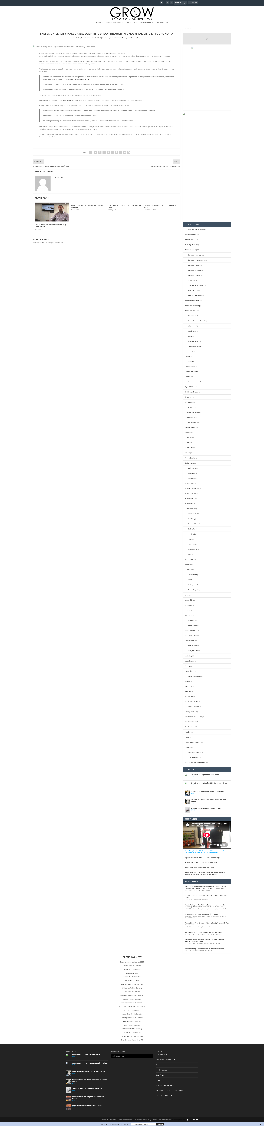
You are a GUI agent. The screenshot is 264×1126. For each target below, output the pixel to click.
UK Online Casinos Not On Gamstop (132, 1006)
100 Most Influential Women (195, 230)
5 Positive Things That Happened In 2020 (199, 867)
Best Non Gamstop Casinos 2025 (132, 962)
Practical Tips (193, 290)
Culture (187, 377)
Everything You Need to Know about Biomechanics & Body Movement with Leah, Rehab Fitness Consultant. (206, 852)
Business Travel (193, 275)
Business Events (161, 1055)
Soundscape (189, 696)
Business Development (196, 260)
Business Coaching (194, 255)
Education (105, 38)
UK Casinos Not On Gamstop (132, 988)
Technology (192, 590)
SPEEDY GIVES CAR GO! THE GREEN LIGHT (170, 1090)
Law (186, 595)
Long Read (188, 610)
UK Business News (194, 346)
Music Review (189, 661)
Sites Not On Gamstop (132, 992)
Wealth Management (192, 742)
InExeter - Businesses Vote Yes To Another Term (160, 206)
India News (192, 468)
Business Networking (192, 306)
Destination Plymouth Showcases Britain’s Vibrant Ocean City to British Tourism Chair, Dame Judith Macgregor (205, 887)
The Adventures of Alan (193, 717)
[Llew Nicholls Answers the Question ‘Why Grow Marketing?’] (52, 212)
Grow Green (189, 483)
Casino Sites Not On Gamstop (132, 1014)
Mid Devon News (191, 636)
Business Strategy (194, 270)
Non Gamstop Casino (132, 980)
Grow (157, 1065)
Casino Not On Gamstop (132, 977)
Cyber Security (193, 575)
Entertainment (193, 382)
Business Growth (194, 265)
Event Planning (190, 427)
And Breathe (192, 646)
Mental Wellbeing (191, 630)
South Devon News (191, 701)
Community (192, 514)
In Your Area (145, 23)
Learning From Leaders (196, 285)
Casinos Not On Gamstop (132, 966)
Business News (190, 311)
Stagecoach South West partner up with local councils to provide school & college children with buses (205, 873)
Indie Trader (189, 559)
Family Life (189, 448)
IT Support (192, 585)
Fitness (187, 453)
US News (191, 478)
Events (187, 433)
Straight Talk (193, 651)
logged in (45, 242)
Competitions (190, 367)
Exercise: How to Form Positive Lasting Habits (201, 914)
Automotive (192, 316)
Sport (190, 336)
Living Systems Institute (80, 79)
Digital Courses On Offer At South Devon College (202, 858)
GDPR (190, 580)
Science (187, 691)
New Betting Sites (132, 973)
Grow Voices (162, 23)
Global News (189, 463)
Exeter (187, 438)
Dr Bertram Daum (64, 100)
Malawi (190, 361)
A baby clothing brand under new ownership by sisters (204, 949)
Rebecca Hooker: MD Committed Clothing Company (87, 206)
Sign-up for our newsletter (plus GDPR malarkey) (115, 1124)
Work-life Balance (194, 752)
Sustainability (193, 422)
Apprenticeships (190, 235)
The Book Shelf (190, 722)
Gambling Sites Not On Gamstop (132, 995)
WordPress (97, 1120)
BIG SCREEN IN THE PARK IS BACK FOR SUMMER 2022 (203, 932)
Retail (187, 681)
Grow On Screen (190, 493)
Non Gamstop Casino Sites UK (132, 984)
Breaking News (190, 245)
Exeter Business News (118, 38)
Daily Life (191, 529)
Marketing (188, 615)
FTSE (191, 351)
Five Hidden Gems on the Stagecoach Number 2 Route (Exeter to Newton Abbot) (204, 940)
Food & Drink (189, 458)
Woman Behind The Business (195, 762)
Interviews (191, 326)
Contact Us (163, 1070)
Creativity (191, 519)
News (98, 23)
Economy (188, 397)
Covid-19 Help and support (165, 1060)
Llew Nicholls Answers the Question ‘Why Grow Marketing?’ (50, 225)
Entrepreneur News (192, 412)
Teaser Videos (193, 549)
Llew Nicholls (85, 38)
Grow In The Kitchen (192, 488)
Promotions (189, 671)
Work (190, 554)
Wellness (188, 747)
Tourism (188, 732)
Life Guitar (189, 605)
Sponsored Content (192, 707)
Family (187, 443)
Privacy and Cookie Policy (165, 1085)
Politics (187, 666)
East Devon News (191, 392)
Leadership (189, 600)
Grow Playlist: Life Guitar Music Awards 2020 (201, 862)
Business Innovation (192, 301)
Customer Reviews (194, 676)
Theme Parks (194, 757)
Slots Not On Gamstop (132, 1010)
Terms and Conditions (164, 1095)
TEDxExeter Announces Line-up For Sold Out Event (125, 206)
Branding (191, 620)
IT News (187, 570)
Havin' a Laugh (193, 544)
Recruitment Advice (195, 295)
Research (191, 407)
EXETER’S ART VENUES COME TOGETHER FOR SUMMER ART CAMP (206, 897)
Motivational (189, 641)
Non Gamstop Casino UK (132, 1021)
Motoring (188, 656)
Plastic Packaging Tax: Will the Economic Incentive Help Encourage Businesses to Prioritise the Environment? (205, 906)
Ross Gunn (188, 686)
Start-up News (193, 341)
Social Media (192, 625)
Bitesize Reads (190, 240)
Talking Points (190, 712)
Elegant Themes (79, 1120)
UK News (191, 473)
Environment (189, 417)
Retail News (192, 331)
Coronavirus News (191, 372)
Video (187, 737)
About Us (131, 23)
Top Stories (131, 38)
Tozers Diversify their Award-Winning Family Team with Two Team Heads (207, 924)
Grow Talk (188, 504)
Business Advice (190, 250)
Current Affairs (193, 524)
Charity (187, 356)
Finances (191, 280)
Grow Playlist (189, 498)
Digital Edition (190, 387)
